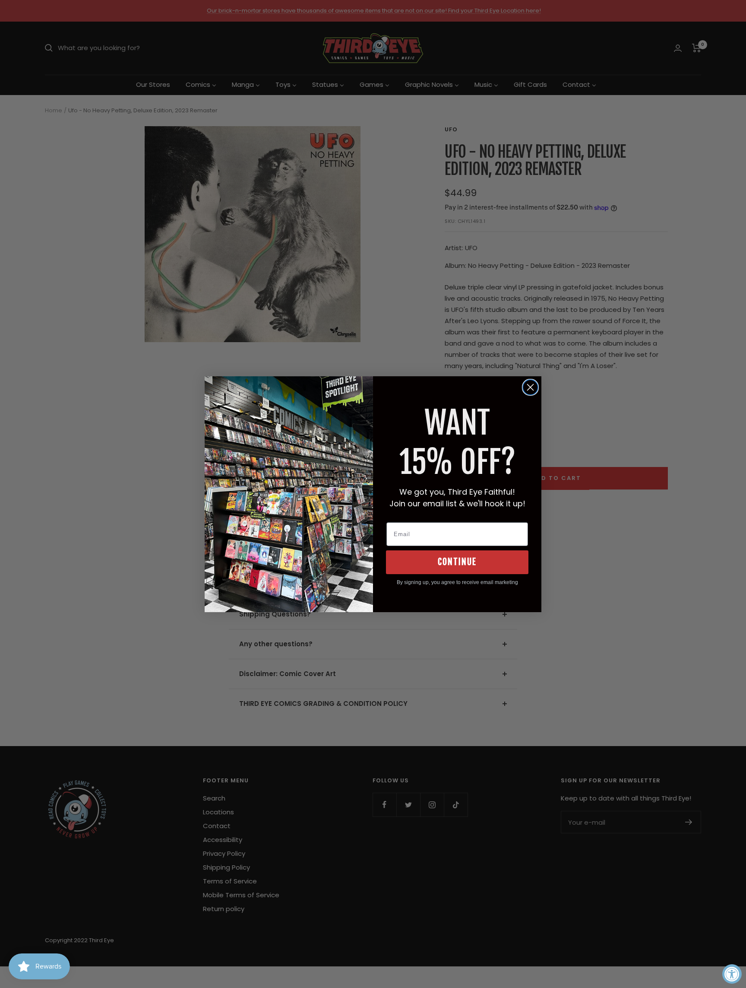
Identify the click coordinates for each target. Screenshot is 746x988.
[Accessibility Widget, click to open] (732, 974)
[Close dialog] (530, 387)
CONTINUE (457, 561)
